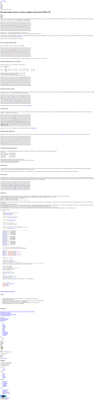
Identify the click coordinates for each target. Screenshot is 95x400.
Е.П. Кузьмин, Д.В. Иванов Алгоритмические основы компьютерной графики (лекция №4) (17, 311)
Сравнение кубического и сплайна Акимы (8, 314)
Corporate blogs (5, 389)
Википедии (29, 105)
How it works (5, 381)
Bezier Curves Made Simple (5, 315)
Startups (4, 393)
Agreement (4, 385)
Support (8, 397)
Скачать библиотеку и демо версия (7, 291)
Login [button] (1, 6)
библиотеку (21, 35)
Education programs (6, 392)
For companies (5, 383)
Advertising (5, 390)
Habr (6, 399)
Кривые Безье (3, 320)
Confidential (5, 386)
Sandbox (4, 377)
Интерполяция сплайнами (5, 312)
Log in (4, 368)
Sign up (4, 369)
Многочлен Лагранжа (4, 318)
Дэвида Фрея (34, 128)
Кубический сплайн (4, 319)
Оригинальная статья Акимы (5, 313)
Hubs (4, 375)
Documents (5, 384)
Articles (4, 373)
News (4, 374)
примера (62, 134)
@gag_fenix (8, 351)
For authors (5, 382)
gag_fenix (2, 9)
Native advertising (6, 391)
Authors (4, 376)
